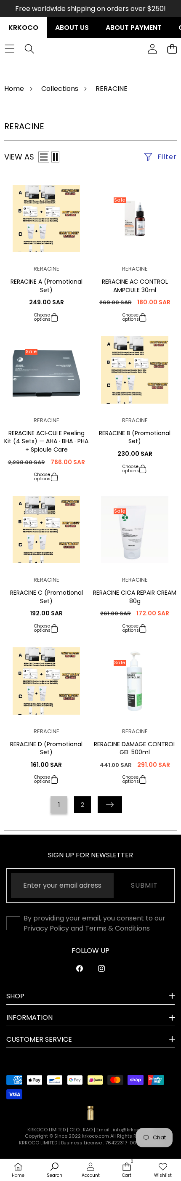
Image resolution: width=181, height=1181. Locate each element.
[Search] (29, 48)
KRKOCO (23, 27)
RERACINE (46, 269)
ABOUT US (72, 27)
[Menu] (9, 48)
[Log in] (152, 48)
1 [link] (59, 805)
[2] (55, 157)
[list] (43, 157)
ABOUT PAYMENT (134, 27)
